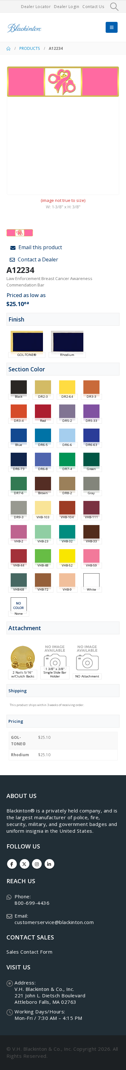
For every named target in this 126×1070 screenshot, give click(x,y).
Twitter (24, 864)
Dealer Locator (36, 6)
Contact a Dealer (37, 259)
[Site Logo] (24, 27)
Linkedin (49, 864)
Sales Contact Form (29, 951)
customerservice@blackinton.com (54, 922)
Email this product (39, 247)
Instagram (37, 864)
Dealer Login (66, 6)
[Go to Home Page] (8, 48)
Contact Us (93, 6)
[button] (115, 7)
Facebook (12, 864)
